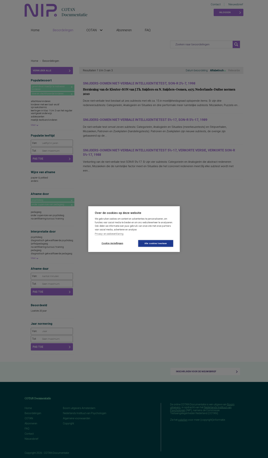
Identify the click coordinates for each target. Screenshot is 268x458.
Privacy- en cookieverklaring (109, 233)
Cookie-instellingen (112, 243)
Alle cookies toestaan (156, 243)
